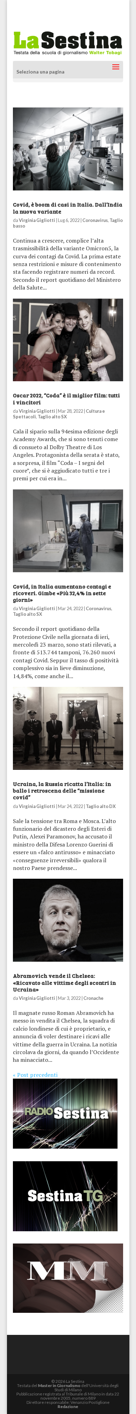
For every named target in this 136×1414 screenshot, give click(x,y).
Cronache (93, 998)
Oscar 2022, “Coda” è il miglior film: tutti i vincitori (66, 398)
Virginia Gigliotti (37, 220)
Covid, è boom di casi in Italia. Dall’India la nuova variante (67, 208)
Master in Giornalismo (59, 1385)
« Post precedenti (35, 1075)
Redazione (68, 1406)
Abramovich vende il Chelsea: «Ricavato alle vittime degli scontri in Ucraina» (64, 982)
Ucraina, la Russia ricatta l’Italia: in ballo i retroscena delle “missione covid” (62, 790)
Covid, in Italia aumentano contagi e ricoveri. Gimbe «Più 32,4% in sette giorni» (62, 593)
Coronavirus (95, 220)
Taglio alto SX (52, 416)
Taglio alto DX (101, 806)
